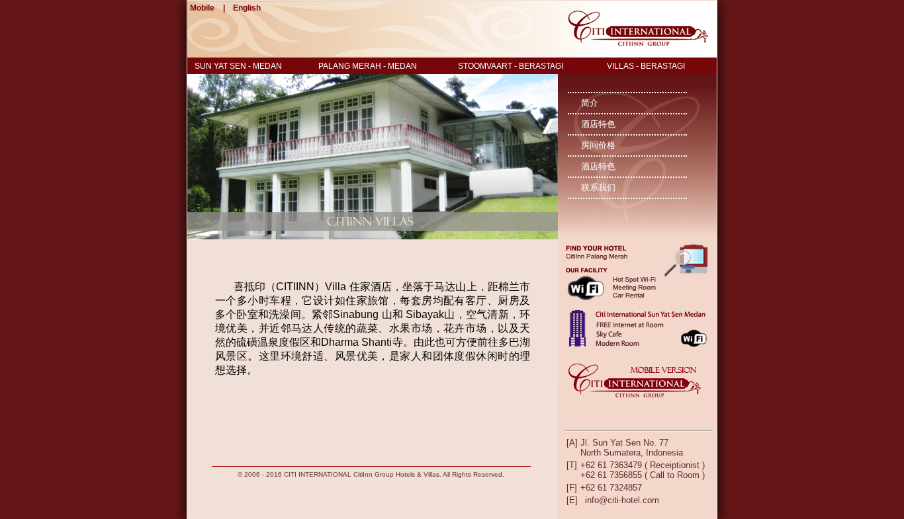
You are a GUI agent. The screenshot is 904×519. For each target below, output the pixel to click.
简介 (589, 103)
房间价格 (598, 145)
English (247, 8)
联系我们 (598, 187)
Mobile (202, 8)
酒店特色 (598, 124)
